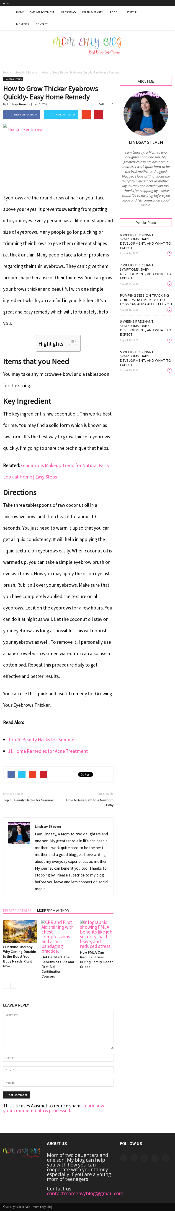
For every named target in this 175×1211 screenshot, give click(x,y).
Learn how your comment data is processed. (53, 1108)
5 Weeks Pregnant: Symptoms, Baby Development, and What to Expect (145, 358)
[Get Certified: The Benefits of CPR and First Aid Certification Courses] (58, 936)
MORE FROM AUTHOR (53, 911)
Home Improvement (41, 12)
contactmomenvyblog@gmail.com (85, 1193)
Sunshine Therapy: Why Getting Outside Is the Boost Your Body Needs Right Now (19, 956)
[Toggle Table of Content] (71, 341)
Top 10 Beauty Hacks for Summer (42, 740)
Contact (42, 24)
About (6, 3)
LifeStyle (130, 12)
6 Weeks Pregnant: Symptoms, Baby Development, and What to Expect (145, 328)
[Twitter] (168, 3)
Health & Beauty (91, 12)
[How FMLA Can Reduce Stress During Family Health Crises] (96, 934)
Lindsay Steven (17, 104)
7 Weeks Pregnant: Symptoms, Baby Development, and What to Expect (145, 271)
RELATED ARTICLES (17, 911)
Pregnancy (68, 12)
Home (20, 12)
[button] (166, 18)
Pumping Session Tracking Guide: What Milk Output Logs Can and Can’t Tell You (146, 299)
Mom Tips (22, 24)
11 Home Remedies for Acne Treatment (48, 751)
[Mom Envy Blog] (87, 48)
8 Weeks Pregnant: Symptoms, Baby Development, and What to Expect (145, 241)
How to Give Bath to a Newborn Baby (89, 802)
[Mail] (153, 3)
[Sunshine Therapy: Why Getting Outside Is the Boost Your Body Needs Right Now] (20, 931)
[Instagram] (145, 3)
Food (113, 12)
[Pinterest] (160, 3)
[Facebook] (138, 3)
